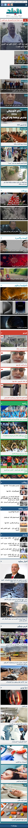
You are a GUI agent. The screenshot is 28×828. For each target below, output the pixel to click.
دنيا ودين (23, 687)
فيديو (25, 333)
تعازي (25, 535)
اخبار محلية (22, 561)
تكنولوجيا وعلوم (21, 285)
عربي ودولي (22, 626)
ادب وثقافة (22, 509)
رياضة (24, 403)
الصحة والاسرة (21, 238)
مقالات (24, 482)
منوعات (24, 191)
